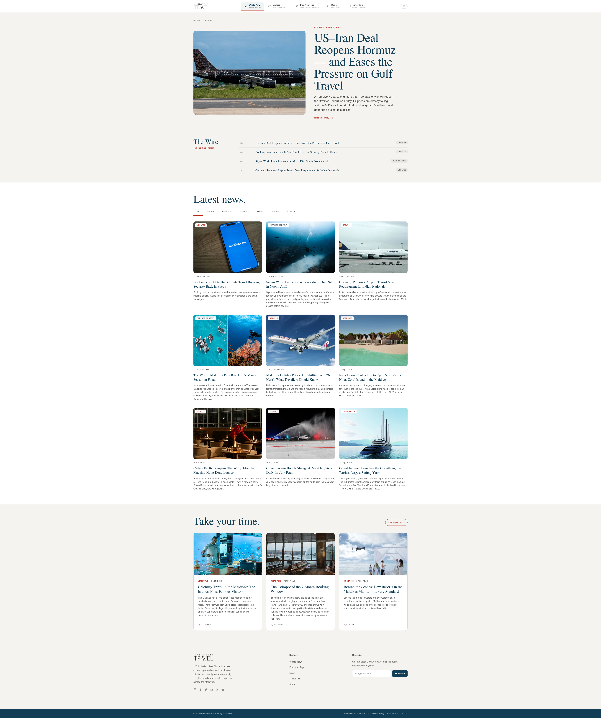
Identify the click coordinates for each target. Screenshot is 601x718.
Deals (292, 672)
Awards (276, 211)
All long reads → (396, 522)
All (198, 211)
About (292, 684)
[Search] (404, 6)
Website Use (349, 713)
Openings (227, 211)
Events (260, 211)
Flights (210, 211)
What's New (295, 661)
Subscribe (400, 673)
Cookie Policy (363, 713)
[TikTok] (206, 689)
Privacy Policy (392, 713)
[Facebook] (200, 689)
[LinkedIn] (211, 689)
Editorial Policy (377, 713)
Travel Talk (294, 678)
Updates (244, 211)
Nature (291, 211)
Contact (404, 713)
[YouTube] (222, 689)
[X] (217, 689)
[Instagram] (194, 689)
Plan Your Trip (296, 667)
